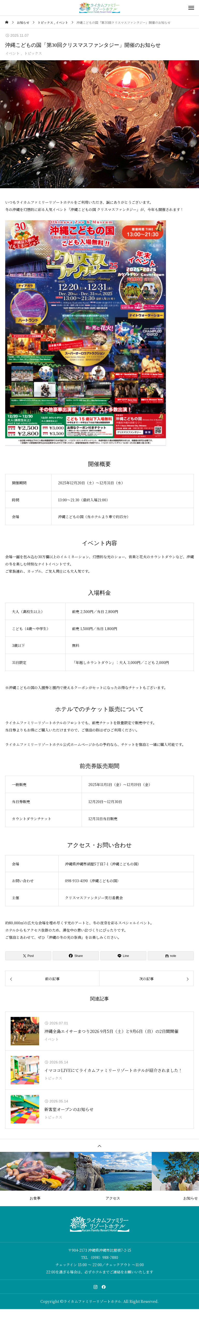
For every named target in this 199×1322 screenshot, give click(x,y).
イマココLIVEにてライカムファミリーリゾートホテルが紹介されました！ (113, 1070)
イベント (12, 53)
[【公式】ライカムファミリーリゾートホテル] (99, 8)
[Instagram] (95, 1287)
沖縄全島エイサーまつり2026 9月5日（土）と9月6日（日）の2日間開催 (111, 1031)
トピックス (33, 53)
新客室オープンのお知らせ (69, 1109)
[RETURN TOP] (99, 1145)
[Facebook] (103, 1287)
